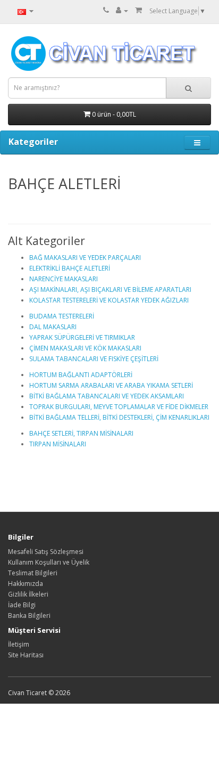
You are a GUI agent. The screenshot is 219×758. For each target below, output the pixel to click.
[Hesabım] (122, 10)
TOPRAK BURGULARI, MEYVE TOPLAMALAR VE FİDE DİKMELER (118, 406)
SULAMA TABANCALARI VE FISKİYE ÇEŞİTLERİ (93, 358)
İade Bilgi (22, 604)
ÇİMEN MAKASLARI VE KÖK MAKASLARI (85, 348)
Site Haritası (26, 654)
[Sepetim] (138, 10)
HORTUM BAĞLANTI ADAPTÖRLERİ (80, 374)
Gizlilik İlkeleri (28, 594)
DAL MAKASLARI (53, 326)
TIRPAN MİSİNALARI (57, 444)
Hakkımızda (25, 583)
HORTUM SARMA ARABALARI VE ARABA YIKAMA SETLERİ (111, 385)
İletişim (18, 644)
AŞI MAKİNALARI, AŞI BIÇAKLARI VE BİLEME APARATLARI (110, 289)
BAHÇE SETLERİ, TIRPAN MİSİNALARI (81, 433)
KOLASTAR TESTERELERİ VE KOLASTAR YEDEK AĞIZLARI (109, 300)
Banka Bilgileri (29, 615)
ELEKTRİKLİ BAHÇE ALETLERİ (69, 268)
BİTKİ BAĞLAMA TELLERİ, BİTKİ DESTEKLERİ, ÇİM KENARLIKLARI (119, 417)
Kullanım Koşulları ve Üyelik (48, 562)
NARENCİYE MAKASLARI (63, 278)
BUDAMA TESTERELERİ (61, 316)
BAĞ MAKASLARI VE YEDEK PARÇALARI (85, 257)
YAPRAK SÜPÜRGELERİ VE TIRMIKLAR (82, 337)
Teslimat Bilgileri (32, 572)
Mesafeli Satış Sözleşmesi (45, 551)
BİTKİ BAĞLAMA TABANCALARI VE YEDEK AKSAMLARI (106, 396)
